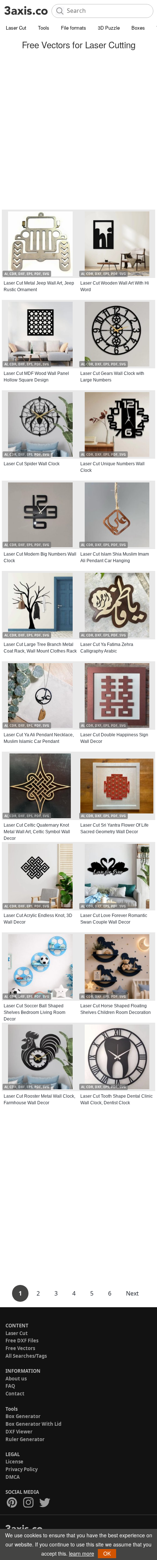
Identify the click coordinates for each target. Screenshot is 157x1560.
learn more (81, 1553)
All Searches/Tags (26, 1356)
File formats (73, 27)
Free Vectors (20, 1348)
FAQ (10, 1386)
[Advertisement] (78, 131)
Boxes (138, 27)
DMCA (12, 1477)
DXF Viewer (18, 1431)
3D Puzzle (109, 27)
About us (16, 1378)
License (14, 1461)
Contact (14, 1393)
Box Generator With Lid (33, 1424)
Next (132, 1293)
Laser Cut (16, 27)
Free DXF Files (21, 1340)
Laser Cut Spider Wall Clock (32, 463)
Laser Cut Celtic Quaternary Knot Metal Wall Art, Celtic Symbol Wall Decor (37, 832)
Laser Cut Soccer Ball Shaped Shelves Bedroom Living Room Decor (34, 1012)
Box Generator (23, 1416)
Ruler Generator (25, 1439)
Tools (43, 27)
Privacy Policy (21, 1469)
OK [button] (107, 1553)
